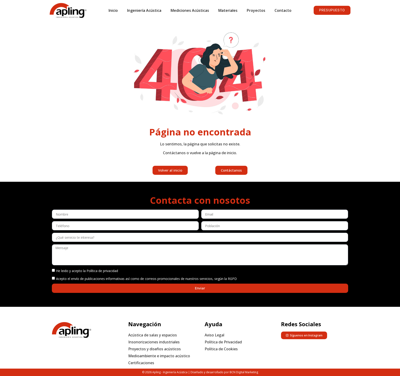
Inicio (113, 10)
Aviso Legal (214, 335)
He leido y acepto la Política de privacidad (87, 270)
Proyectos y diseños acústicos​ (154, 348)
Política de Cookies (221, 348)
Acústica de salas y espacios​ (152, 335)
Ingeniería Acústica (144, 10)
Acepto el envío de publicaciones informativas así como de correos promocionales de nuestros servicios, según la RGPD (146, 278)
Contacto (283, 10)
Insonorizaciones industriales (154, 342)
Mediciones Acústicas (190, 10)
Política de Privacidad (223, 342)
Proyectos (256, 10)
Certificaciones (141, 362)
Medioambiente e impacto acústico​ (159, 355)
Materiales (228, 10)
